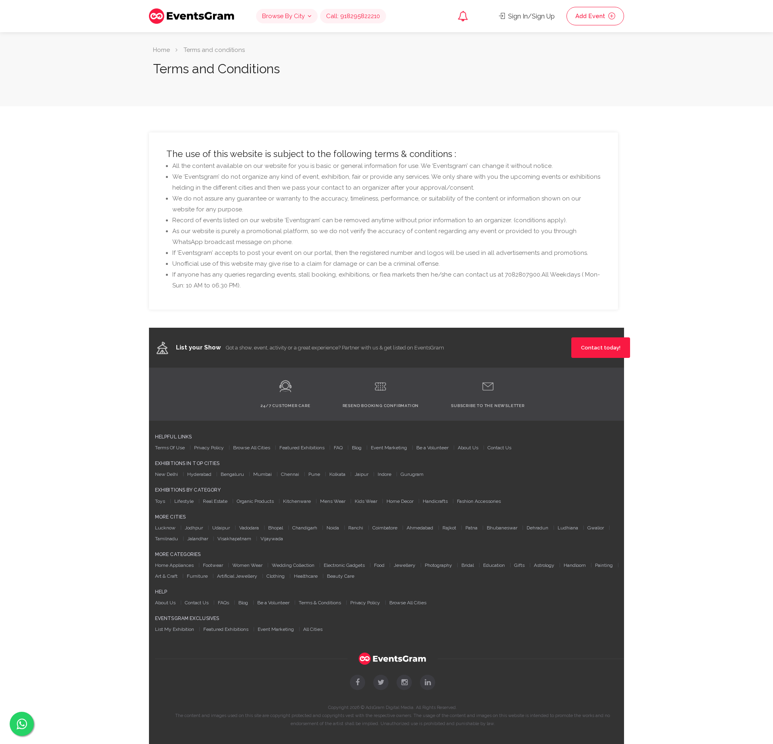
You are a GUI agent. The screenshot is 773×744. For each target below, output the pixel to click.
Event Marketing (389, 448)
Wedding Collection (293, 565)
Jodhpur (194, 528)
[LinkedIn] (427, 682)
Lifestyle (184, 501)
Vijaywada (271, 538)
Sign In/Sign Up (530, 16)
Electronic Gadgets (344, 565)
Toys (160, 501)
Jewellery (404, 565)
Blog (357, 448)
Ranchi (355, 528)
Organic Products (255, 501)
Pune (314, 474)
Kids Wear (366, 501)
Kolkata (337, 474)
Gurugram (412, 474)
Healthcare (306, 576)
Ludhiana (568, 528)
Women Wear (247, 565)
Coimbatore (384, 528)
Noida (333, 528)
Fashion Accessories (479, 501)
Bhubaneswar (502, 528)
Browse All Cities (251, 448)
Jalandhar (197, 538)
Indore (384, 474)
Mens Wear (332, 501)
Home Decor (399, 501)
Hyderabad (199, 474)
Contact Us (499, 448)
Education (494, 565)
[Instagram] (404, 682)
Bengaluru (232, 474)
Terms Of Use (170, 448)
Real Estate (215, 501)
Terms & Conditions (320, 603)
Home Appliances (174, 565)
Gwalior (595, 528)
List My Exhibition (174, 629)
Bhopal (275, 528)
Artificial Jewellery (237, 576)
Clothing (276, 576)
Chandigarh (304, 528)
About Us (468, 448)
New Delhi (166, 474)
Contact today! (600, 348)
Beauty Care (340, 576)
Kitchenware (297, 501)
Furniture (197, 576)
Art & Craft (166, 576)
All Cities (312, 629)
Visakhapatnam (234, 538)
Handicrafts (435, 501)
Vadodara (249, 528)
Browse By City (283, 16)
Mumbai (262, 474)
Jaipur (361, 474)
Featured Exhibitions (301, 448)
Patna (471, 528)
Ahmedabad (420, 528)
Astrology (544, 565)
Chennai (290, 474)
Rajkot (449, 528)
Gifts (519, 565)
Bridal (467, 565)
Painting (604, 565)
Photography (438, 565)
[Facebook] (357, 682)
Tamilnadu (166, 538)
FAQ (338, 448)
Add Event (591, 16)
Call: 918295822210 (353, 16)
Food (379, 565)
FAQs (223, 603)
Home (161, 50)
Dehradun (537, 528)
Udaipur (221, 528)
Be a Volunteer (432, 448)
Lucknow (165, 528)
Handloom (575, 565)
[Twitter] (381, 682)
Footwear (213, 565)
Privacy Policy (209, 448)
